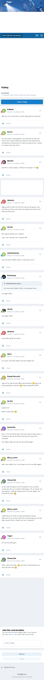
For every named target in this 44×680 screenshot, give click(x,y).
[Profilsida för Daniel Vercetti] (4, 378)
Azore (9, 132)
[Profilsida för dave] (4, 355)
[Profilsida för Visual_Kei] (4, 481)
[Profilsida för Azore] (4, 133)
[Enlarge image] (37, 167)
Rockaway (11, 275)
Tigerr (10, 536)
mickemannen (13, 253)
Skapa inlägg (22, 102)
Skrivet (15, 112)
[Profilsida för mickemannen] (4, 254)
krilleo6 (6, 93)
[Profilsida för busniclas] (4, 428)
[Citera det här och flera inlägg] (3, 123)
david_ (10, 309)
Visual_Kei (11, 480)
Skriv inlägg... (10, 643)
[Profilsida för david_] (4, 310)
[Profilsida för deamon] (4, 201)
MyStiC (10, 161)
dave (9, 354)
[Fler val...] (40, 110)
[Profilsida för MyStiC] (4, 162)
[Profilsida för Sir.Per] (4, 228)
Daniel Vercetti (13, 376)
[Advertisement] (22, 61)
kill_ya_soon (12, 458)
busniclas (11, 427)
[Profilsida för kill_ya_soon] (4, 459)
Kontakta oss (22, 674)
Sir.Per (10, 227)
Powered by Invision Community (22, 677)
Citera (8, 123)
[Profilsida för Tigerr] (4, 537)
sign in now (12, 634)
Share (22, 654)
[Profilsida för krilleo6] (4, 111)
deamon (10, 200)
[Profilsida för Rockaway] (4, 277)
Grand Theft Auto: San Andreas (25, 95)
